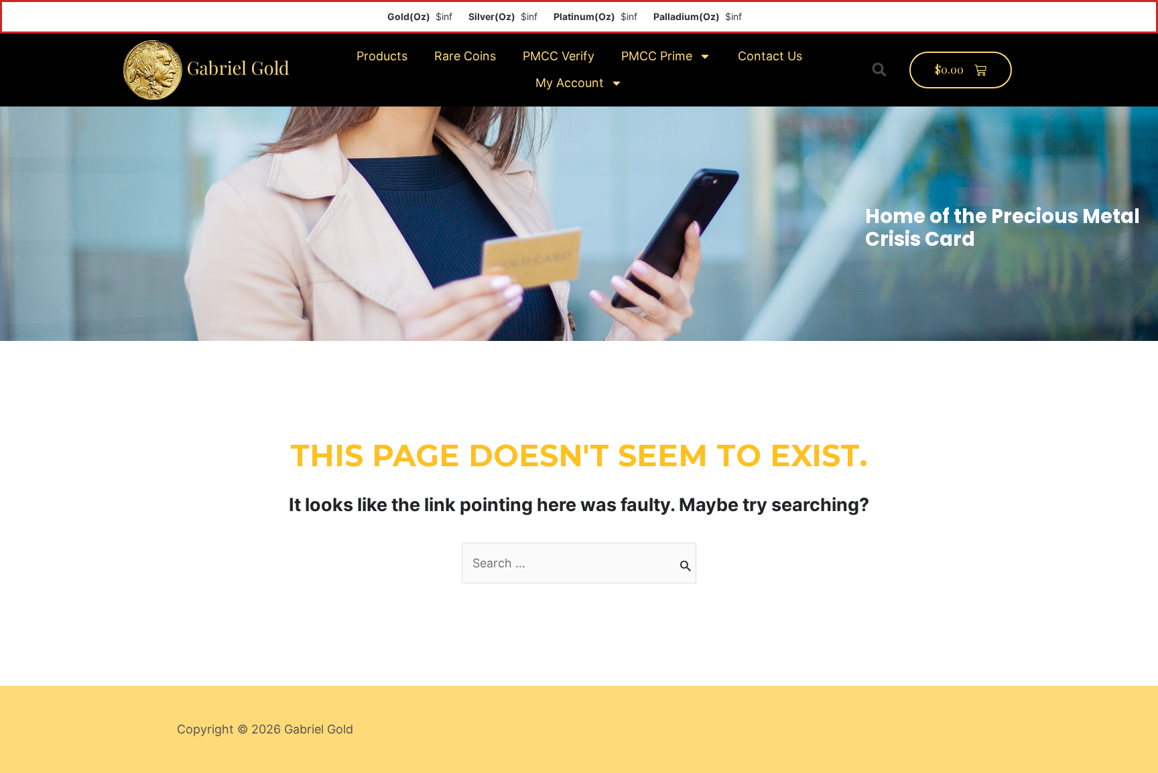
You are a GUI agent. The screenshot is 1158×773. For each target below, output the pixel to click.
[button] (879, 70)
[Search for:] (579, 563)
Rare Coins (465, 56)
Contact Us (770, 56)
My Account (569, 83)
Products (382, 56)
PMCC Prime (656, 56)
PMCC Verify (558, 56)
